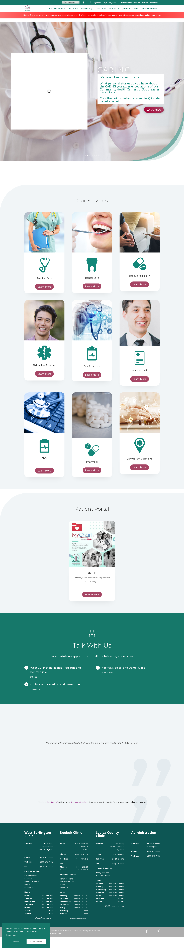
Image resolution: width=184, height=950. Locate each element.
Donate (145, 3)
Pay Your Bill (114, 3)
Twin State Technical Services (47, 933)
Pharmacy (86, 9)
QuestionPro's (53, 802)
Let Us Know (153, 109)
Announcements (151, 9)
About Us (114, 9)
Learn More (44, 286)
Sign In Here (92, 594)
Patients (73, 9)
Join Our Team (130, 9)
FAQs (105, 3)
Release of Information (130, 3)
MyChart (97, 3)
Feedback (154, 3)
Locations (100, 9)
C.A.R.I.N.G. (114, 69)
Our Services (56, 9)
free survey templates (80, 802)
